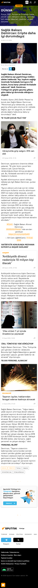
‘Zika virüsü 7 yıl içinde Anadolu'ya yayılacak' (14, 332)
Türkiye (18, 468)
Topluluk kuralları (6, 558)
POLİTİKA (19, 534)
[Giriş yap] (30, 2)
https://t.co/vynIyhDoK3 (19, 234)
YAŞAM (5, 252)
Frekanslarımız (14, 552)
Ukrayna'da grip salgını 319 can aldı (18, 152)
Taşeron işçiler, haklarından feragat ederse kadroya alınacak (18, 398)
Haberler (25, 468)
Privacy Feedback (20, 564)
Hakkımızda (5, 552)
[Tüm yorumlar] (3, 585)
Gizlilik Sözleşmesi (7, 564)
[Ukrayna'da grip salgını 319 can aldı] (19, 134)
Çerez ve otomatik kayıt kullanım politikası (15, 561)
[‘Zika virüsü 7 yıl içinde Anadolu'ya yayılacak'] (19, 314)
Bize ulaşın (17, 555)
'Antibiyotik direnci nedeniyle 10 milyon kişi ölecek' (18, 260)
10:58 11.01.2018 (6, 40)
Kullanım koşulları (7, 555)
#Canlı (9, 224)
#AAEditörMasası (13, 229)
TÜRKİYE (11, 468)
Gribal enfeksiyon (19, 472)
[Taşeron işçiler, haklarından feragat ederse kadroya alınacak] (19, 377)
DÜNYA (4, 468)
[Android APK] (7, 569)
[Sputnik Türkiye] (6, 3)
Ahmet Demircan (7, 472)
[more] (34, 158)
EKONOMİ (6, 393)
